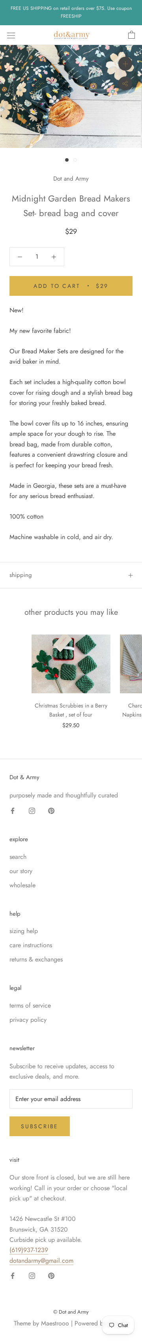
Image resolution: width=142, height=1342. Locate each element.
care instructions (30, 945)
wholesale (22, 885)
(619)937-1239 (28, 1249)
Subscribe (39, 1126)
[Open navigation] (11, 35)
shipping (20, 575)
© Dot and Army (71, 1312)
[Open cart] (131, 35)
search (17, 856)
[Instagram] (32, 810)
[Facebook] (12, 810)
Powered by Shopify (101, 1323)
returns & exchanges (36, 959)
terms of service (30, 1005)
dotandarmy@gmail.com (41, 1260)
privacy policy (28, 1019)
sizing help (23, 930)
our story (20, 870)
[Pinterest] (51, 810)
